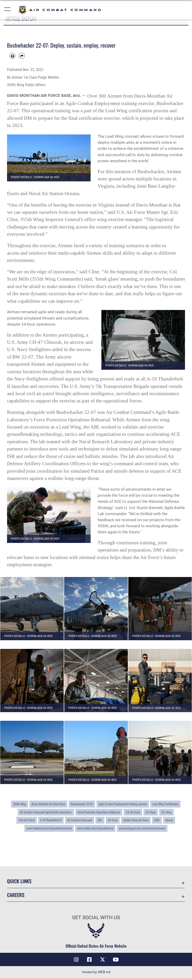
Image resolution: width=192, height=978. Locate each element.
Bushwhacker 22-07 (82, 804)
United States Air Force (135, 820)
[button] (7, 10)
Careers (15, 894)
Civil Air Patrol (26, 820)
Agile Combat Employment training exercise (123, 804)
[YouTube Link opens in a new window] (115, 959)
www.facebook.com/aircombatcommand (49, 828)
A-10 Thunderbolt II (51, 820)
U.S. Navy (151, 812)
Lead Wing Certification (165, 804)
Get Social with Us (96, 917)
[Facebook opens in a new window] (89, 959)
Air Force (113, 820)
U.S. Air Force (133, 812)
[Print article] (12, 56)
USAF (157, 820)
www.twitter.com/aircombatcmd (95, 828)
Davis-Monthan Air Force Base (48, 804)
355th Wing (19, 804)
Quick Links (19, 881)
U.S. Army (166, 812)
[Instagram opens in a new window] (76, 959)
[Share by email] (22, 56)
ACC (100, 820)
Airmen (169, 820)
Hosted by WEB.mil (96, 972)
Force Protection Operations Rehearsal (99, 812)
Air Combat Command (79, 820)
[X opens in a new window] (102, 959)
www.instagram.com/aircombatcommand (142, 828)
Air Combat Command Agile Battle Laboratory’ (46, 812)
